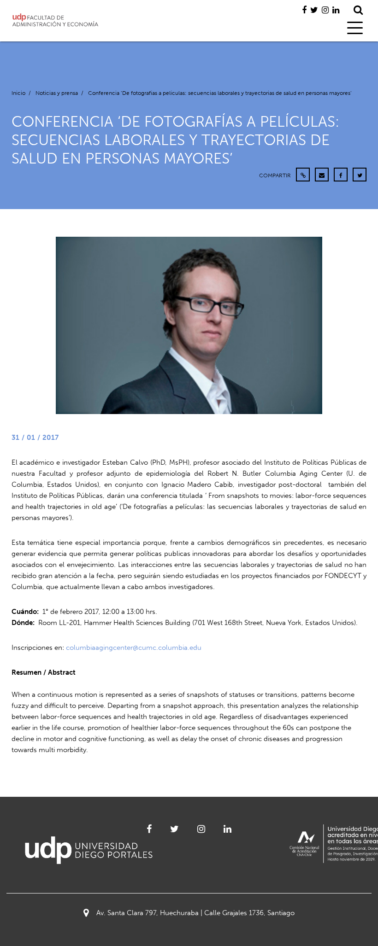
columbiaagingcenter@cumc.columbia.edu (133, 647)
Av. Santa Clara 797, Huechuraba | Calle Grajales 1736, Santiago (195, 913)
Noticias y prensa (56, 93)
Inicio (18, 93)
